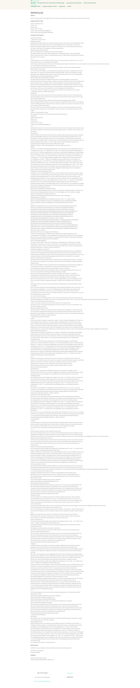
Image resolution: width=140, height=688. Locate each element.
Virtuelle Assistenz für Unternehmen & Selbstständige (51, 3)
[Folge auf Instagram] (98, 673)
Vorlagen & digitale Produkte (49, 6)
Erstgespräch (62, 6)
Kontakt (69, 6)
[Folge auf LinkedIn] (100, 673)
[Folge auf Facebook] (95, 673)
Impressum (70, 673)
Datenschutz (70, 677)
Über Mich (33, 3)
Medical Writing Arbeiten (90, 3)
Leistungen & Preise (36, 6)
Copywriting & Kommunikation (74, 3)
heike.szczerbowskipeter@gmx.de (42, 681)
